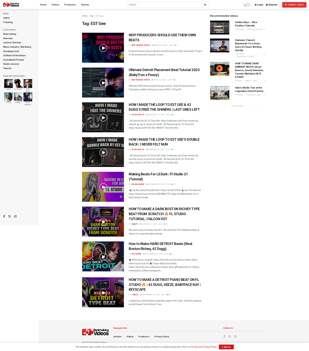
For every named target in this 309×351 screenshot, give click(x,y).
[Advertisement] (19, 161)
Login (260, 4)
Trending (8, 22)
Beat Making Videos (140, 45)
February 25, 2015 (254, 29)
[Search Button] (205, 5)
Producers (70, 4)
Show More (237, 106)
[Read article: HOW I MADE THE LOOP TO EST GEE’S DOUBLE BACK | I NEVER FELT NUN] (103, 152)
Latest (6, 18)
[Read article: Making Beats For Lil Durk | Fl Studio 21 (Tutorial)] (103, 187)
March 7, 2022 (251, 81)
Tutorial (7, 68)
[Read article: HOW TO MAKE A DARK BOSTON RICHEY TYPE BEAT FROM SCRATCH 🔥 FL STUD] (103, 222)
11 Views (238, 95)
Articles (85, 4)
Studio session (11, 64)
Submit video (295, 5)
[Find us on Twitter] (9, 216)
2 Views (238, 81)
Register (273, 4)
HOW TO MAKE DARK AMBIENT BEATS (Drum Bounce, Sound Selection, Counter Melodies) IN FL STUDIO (249, 70)
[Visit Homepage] (17, 4)
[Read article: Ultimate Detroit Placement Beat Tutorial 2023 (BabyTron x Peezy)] (103, 83)
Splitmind (136, 254)
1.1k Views (239, 29)
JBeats (134, 224)
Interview (8, 38)
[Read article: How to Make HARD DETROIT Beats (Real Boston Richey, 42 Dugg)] (103, 256)
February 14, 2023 (156, 115)
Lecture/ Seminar (12, 42)
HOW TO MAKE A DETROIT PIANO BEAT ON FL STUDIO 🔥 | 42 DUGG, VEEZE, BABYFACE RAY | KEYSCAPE (165, 285)
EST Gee (99, 16)
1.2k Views (239, 54)
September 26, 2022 (154, 254)
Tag (91, 16)
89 (169, 295)
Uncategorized (11, 51)
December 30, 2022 (155, 184)
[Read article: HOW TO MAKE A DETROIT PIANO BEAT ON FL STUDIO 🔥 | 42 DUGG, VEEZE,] (103, 292)
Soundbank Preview (13, 59)
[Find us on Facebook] (4, 216)
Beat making (9, 34)
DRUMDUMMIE (137, 184)
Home (43, 4)
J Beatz (134, 295)
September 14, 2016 (245, 56)
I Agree (226, 347)
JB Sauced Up (137, 115)
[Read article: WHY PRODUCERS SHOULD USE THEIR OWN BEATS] (103, 48)
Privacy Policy (161, 336)
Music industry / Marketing (17, 47)
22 (174, 184)
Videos (55, 4)
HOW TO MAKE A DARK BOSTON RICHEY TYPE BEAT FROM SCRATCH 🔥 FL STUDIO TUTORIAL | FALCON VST (164, 214)
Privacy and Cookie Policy (203, 347)
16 (166, 224)
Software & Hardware (14, 55)
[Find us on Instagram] (15, 216)
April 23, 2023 (159, 80)
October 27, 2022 (149, 224)
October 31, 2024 (253, 95)
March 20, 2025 (160, 45)
